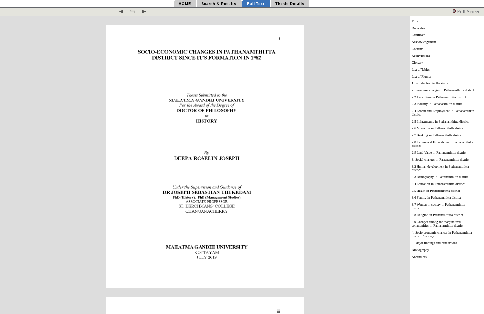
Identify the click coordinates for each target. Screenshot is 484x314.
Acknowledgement (424, 42)
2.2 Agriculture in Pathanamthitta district (439, 97)
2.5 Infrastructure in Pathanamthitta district (440, 121)
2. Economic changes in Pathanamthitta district (443, 90)
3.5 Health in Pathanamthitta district (436, 190)
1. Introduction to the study (430, 83)
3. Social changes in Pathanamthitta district (440, 159)
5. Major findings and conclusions (434, 243)
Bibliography (420, 250)
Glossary (417, 62)
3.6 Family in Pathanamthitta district (436, 197)
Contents (417, 49)
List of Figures (421, 76)
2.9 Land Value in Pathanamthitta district (439, 152)
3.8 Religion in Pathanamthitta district (437, 215)
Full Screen (469, 11)
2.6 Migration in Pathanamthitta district (438, 128)
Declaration (419, 28)
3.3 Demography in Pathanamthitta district (440, 177)
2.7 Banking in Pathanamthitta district (437, 135)
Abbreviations (421, 55)
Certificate (418, 35)
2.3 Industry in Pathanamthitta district (437, 104)
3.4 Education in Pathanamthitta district (438, 184)
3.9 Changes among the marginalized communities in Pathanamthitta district (437, 223)
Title (415, 21)
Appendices (419, 256)
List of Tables (421, 69)
